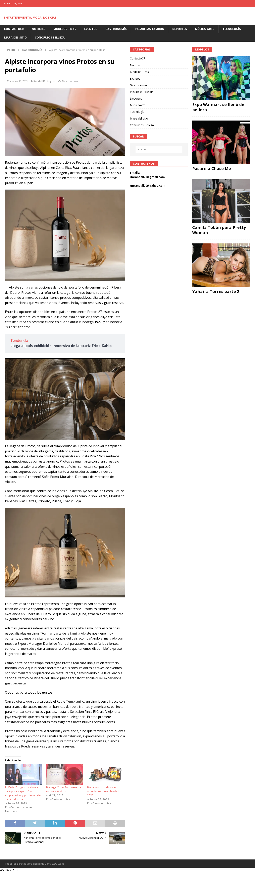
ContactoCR (14, 29)
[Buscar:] (159, 149)
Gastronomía (116, 29)
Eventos (90, 29)
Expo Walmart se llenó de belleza (218, 107)
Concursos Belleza (50, 37)
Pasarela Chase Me (211, 168)
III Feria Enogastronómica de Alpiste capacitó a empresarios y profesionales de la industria (23, 793)
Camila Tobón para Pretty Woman (219, 230)
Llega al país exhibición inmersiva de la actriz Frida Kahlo (61, 345)
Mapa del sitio (15, 37)
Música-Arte (204, 29)
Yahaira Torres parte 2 (215, 291)
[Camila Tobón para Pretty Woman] (221, 201)
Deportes (179, 29)
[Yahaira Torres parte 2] (221, 265)
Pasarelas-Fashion (149, 29)
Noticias (38, 29)
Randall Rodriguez (44, 81)
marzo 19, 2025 (19, 81)
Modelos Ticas (64, 29)
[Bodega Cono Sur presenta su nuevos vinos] (64, 774)
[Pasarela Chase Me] (221, 142)
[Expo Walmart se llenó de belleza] (221, 78)
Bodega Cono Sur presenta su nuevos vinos (63, 789)
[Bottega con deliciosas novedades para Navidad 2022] (105, 774)
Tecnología (232, 29)
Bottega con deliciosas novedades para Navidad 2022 (103, 791)
